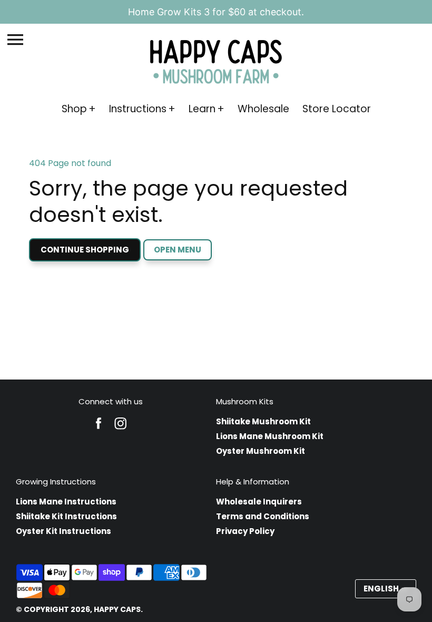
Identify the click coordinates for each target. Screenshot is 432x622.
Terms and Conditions (262, 516)
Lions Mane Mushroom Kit (269, 436)
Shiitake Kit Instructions (66, 516)
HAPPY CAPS (117, 609)
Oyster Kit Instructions (63, 531)
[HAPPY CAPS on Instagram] (121, 430)
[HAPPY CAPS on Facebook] (98, 430)
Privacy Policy (245, 531)
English (381, 588)
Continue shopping (85, 249)
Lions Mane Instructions (66, 501)
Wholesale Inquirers (259, 501)
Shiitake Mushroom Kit (263, 421)
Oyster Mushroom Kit (260, 450)
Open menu (177, 249)
